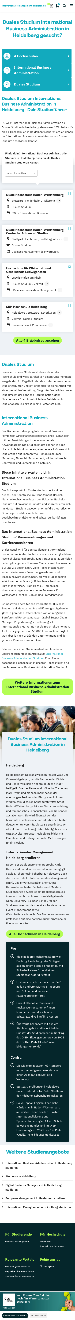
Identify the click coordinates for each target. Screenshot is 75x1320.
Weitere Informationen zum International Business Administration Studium (37, 687)
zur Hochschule (38, 1315)
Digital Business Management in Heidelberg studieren (33, 1187)
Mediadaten (45, 1241)
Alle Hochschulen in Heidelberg (34, 934)
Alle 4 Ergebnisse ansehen (37, 340)
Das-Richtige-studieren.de (17, 1266)
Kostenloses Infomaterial (15, 1315)
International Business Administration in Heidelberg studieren (38, 1165)
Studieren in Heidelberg (20, 1176)
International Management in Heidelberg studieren (38, 1207)
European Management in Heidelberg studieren (35, 1198)
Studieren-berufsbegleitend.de (20, 1276)
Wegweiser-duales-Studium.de (20, 1271)
